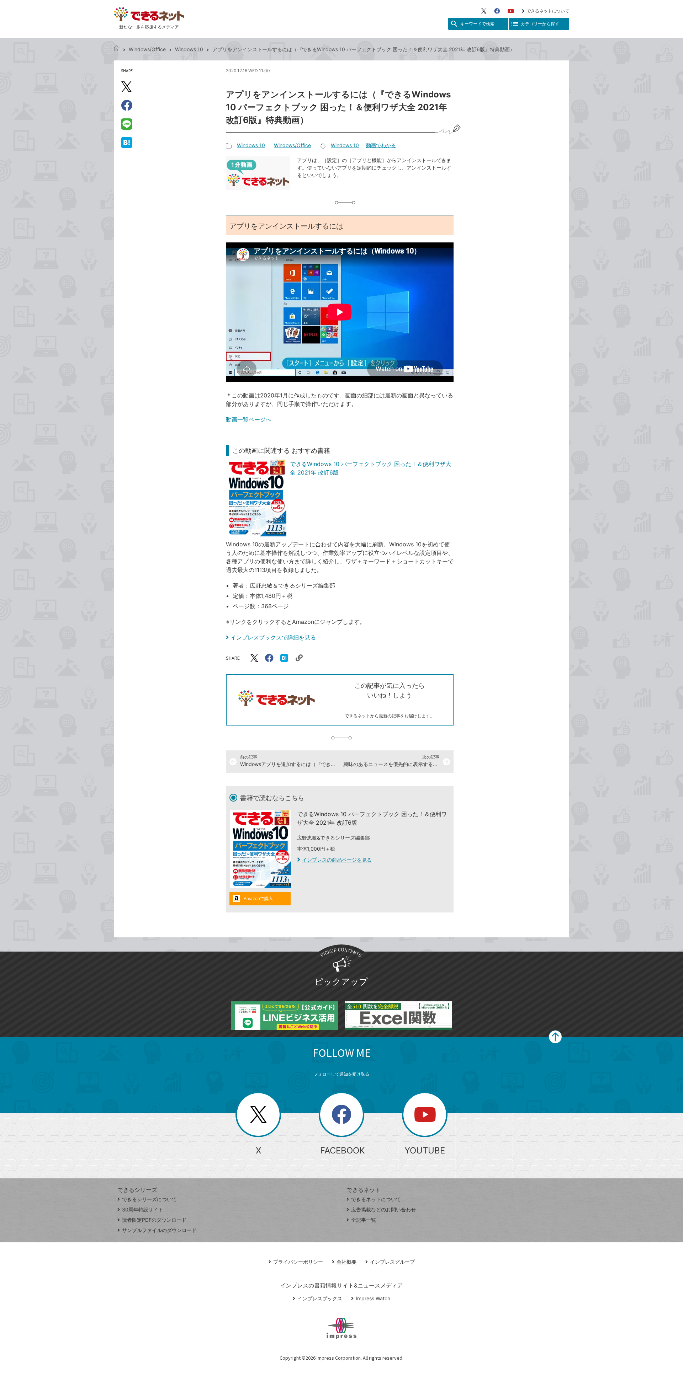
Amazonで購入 (258, 898)
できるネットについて (547, 11)
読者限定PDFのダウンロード (154, 1220)
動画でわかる (381, 145)
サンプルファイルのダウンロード (159, 1230)
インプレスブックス (319, 1298)
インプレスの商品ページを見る (337, 860)
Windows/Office (147, 49)
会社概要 (346, 1262)
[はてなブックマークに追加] (126, 142)
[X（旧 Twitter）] (483, 11)
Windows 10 (189, 49)
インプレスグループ (392, 1262)
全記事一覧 (363, 1220)
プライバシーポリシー (298, 1262)
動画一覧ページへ (248, 419)
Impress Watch (373, 1298)
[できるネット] (117, 49)
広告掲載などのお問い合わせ (383, 1209)
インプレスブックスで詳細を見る (273, 637)
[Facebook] (497, 11)
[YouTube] (511, 11)
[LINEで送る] (126, 123)
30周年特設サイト (142, 1209)
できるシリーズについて (149, 1199)
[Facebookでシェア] (126, 105)
